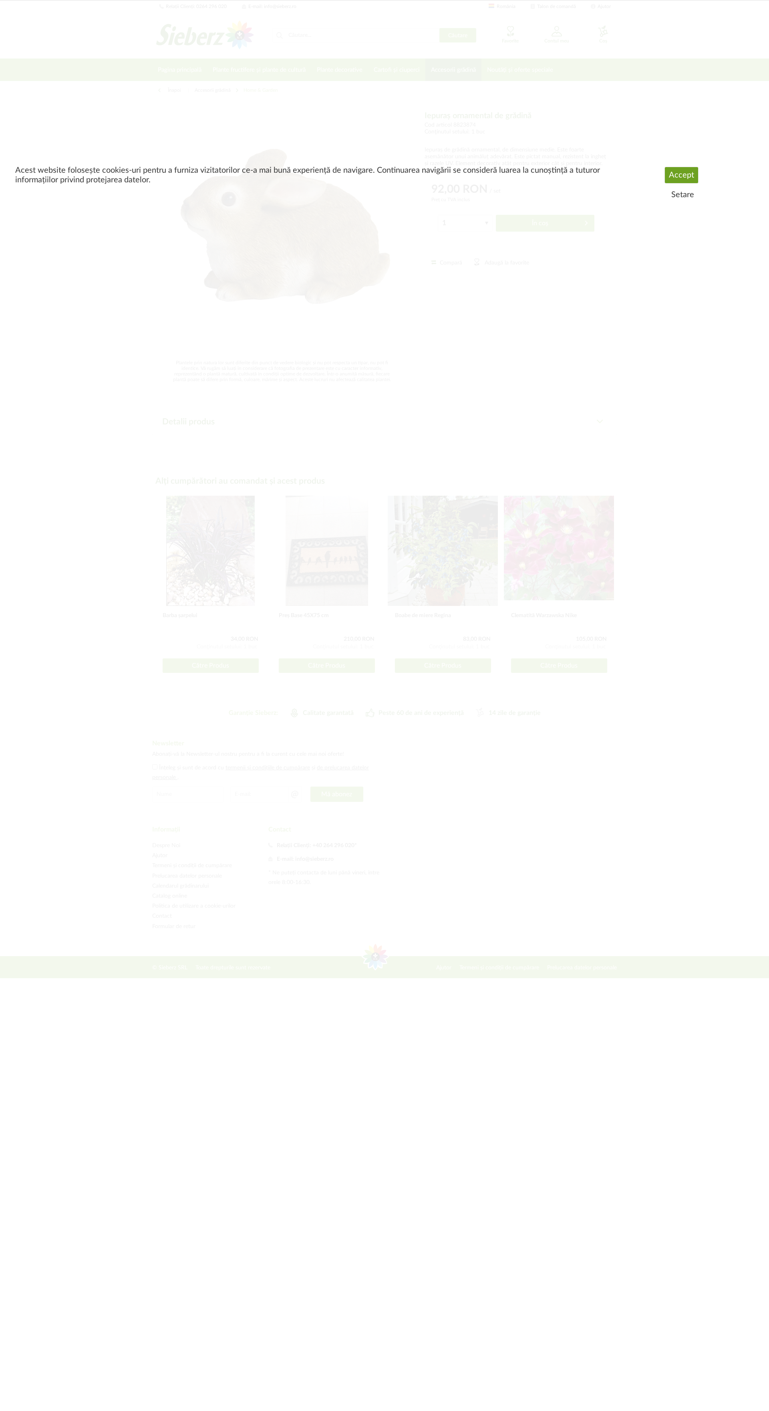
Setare (682, 195)
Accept (681, 175)
